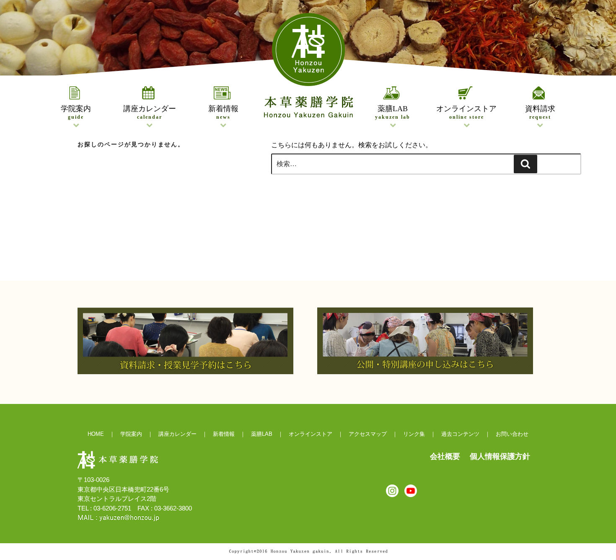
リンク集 (414, 434)
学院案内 (76, 112)
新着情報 (223, 112)
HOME (96, 434)
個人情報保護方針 (500, 456)
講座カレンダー (149, 112)
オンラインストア (466, 112)
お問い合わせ (512, 434)
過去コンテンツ (460, 434)
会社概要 (445, 456)
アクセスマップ (368, 434)
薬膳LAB (392, 112)
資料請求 (540, 112)
